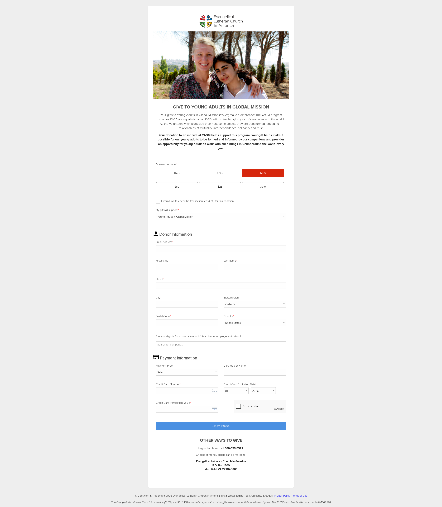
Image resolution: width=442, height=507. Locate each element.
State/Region (231, 297)
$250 (220, 173)
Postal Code (163, 316)
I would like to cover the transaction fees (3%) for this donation (197, 201)
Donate (221, 426)
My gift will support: (167, 210)
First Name (162, 260)
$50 (177, 186)
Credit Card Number (168, 384)
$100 (263, 173)
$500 (177, 173)
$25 (220, 186)
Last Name (230, 260)
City (158, 297)
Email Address (164, 242)
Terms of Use (299, 495)
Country (228, 316)
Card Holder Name (235, 365)
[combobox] (221, 344)
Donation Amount (166, 164)
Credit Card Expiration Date (240, 384)
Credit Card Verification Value (173, 402)
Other (263, 186)
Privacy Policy (282, 495)
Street (159, 279)
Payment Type (164, 365)
